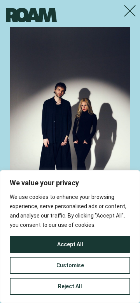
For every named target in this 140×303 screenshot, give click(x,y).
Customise (70, 265)
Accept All (70, 244)
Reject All (70, 286)
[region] (70, 236)
